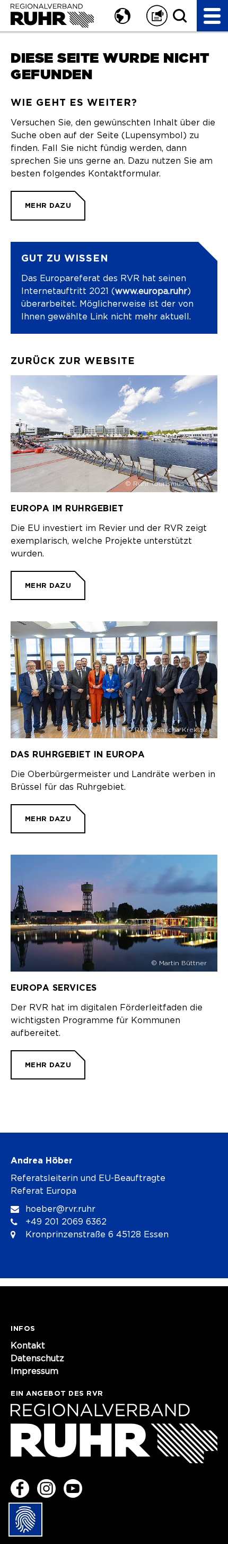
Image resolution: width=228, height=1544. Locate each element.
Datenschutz (37, 1358)
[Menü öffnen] (212, 15)
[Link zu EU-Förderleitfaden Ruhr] (114, 967)
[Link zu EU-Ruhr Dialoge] (114, 727)
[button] (121, 15)
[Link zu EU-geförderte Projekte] (114, 487)
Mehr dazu (48, 205)
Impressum (34, 1371)
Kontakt (28, 1345)
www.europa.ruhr (151, 291)
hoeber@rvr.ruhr (60, 1209)
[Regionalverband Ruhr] (52, 15)
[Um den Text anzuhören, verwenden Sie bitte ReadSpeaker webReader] (157, 15)
